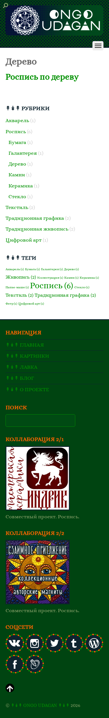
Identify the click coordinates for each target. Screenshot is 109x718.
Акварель (17, 120)
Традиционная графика (35, 218)
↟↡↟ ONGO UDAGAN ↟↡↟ (40, 705)
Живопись (21, 277)
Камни (16, 175)
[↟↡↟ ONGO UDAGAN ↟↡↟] (54, 33)
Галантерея (22, 153)
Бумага (17, 142)
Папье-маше (17, 287)
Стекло (17, 196)
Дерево (17, 164)
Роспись (16, 131)
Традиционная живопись (37, 229)
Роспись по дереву (42, 77)
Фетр (11, 303)
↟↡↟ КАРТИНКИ (27, 356)
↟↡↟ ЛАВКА (21, 367)
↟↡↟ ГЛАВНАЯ (25, 345)
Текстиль (17, 207)
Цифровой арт (24, 240)
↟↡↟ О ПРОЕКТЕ (27, 389)
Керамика (20, 186)
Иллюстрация (50, 277)
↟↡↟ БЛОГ (20, 378)
